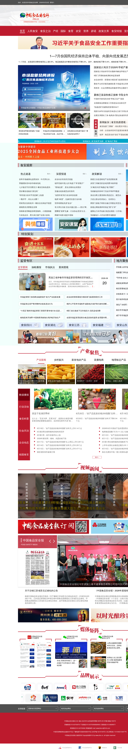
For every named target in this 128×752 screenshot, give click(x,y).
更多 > (49, 174)
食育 (70, 31)
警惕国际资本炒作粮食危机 (30, 183)
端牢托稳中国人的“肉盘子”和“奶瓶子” (69, 183)
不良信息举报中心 (67, 747)
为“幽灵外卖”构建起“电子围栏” (102, 187)
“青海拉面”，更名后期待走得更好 (68, 187)
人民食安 (32, 31)
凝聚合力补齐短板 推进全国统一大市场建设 (107, 211)
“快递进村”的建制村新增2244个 (106, 107)
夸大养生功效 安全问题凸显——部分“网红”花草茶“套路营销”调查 (80, 207)
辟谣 (93, 31)
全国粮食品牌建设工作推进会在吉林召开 (110, 103)
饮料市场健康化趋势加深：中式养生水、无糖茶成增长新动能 (43, 179)
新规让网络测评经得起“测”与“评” (103, 207)
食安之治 (45, 31)
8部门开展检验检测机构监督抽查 (107, 75)
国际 (63, 31)
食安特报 (116, 31)
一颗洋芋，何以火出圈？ (29, 199)
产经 (55, 31)
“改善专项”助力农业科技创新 (66, 195)
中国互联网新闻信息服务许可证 (63, 732)
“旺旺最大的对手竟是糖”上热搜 (31, 195)
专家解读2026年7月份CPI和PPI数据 (104, 191)
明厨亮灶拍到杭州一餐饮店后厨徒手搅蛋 (35, 203)
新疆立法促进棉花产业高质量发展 (103, 179)
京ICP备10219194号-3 (99, 732)
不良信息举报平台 (87, 747)
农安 (78, 31)
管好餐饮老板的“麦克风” (28, 191)
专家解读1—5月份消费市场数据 (103, 215)
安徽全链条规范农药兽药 (64, 191)
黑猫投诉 (104, 747)
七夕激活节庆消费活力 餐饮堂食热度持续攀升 (37, 187)
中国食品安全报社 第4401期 (32, 107)
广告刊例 (119, 747)
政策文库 (104, 31)
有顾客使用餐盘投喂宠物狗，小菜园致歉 (35, 211)
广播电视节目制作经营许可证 (82, 732)
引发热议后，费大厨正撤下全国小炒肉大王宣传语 (39, 215)
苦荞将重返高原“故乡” (63, 203)
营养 (86, 31)
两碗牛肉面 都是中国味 (64, 215)
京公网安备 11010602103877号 (117, 732)
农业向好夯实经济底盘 (64, 179)
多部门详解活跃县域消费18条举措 (104, 183)
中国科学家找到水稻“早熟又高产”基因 (109, 98)
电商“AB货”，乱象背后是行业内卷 (68, 199)
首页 (22, 30)
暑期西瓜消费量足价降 (28, 207)
